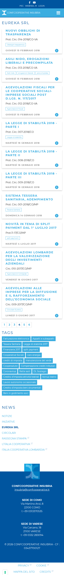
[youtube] (34, 2)
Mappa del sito (24, 571)
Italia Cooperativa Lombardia (23, 449)
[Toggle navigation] (58, 13)
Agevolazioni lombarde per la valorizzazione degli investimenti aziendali (29, 258)
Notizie (7, 416)
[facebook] (29, 2)
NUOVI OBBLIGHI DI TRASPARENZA (23, 32)
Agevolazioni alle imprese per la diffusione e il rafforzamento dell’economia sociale (31, 293)
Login (41, 6)
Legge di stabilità (14, 137)
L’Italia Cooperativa (16, 444)
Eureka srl (10, 427)
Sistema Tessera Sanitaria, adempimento (29, 197)
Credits (45, 571)
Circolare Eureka (14, 310)
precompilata (42, 73)
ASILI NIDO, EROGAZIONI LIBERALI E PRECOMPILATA (29, 60)
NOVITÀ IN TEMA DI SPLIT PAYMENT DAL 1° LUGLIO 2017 (31, 226)
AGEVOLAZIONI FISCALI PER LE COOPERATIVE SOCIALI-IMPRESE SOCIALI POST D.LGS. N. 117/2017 (30, 92)
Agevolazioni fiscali (15, 109)
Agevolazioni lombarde (17, 274)
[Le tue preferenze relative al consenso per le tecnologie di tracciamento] (5, 572)
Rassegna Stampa (14, 438)
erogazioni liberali (25, 73)
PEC (22, 6)
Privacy (23, 565)
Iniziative (8, 421)
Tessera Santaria (13, 210)
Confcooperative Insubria (23, 13)
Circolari (9, 432)
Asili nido (11, 73)
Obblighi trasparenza (15, 45)
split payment (12, 238)
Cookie (41, 565)
